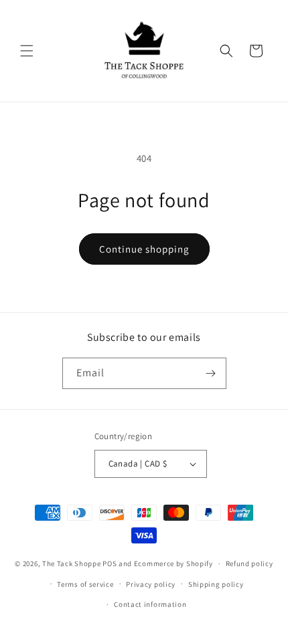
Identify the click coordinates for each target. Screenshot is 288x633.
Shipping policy (216, 584)
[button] (27, 51)
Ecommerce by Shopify (173, 563)
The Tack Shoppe (71, 563)
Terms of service (85, 584)
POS (109, 563)
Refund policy (249, 563)
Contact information (150, 604)
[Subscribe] (211, 373)
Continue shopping (144, 249)
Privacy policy (150, 584)
